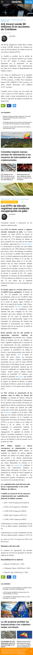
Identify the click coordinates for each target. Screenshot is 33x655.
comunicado (18, 465)
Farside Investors (26, 244)
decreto (20, 376)
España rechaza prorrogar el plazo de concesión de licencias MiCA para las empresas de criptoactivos (17, 118)
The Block (18, 307)
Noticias (14, 20)
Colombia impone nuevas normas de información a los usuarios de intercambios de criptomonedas (17, 123)
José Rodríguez (12, 36)
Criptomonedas (24, 199)
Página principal (5, 20)
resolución (7, 412)
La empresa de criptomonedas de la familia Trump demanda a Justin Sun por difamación (17, 588)
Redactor (11, 37)
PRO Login (28, 2)
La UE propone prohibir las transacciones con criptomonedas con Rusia (16, 592)
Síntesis (14, 199)
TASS (19, 355)
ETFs (18, 199)
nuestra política (21, 653)
